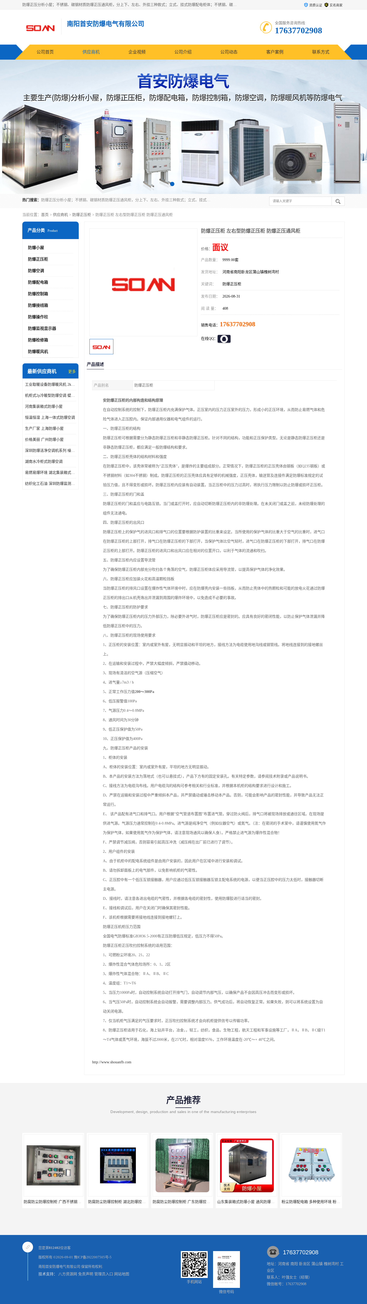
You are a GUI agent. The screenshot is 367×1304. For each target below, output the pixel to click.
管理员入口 (103, 1274)
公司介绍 (183, 52)
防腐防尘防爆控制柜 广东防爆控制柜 (174, 1202)
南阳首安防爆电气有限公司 (59, 1267)
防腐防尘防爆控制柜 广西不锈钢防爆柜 (47, 1202)
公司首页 (45, 52)
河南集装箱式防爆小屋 (44, 406)
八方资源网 (67, 1274)
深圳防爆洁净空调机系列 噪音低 (50, 451)
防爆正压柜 (81, 215)
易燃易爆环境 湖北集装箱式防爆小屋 (50, 473)
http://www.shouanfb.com (111, 1062)
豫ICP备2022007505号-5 (92, 1257)
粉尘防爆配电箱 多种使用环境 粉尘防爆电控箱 (311, 1202)
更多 (72, 372)
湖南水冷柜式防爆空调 (44, 462)
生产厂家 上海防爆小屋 (44, 429)
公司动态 (229, 52)
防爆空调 (36, 271)
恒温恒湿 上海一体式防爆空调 (50, 418)
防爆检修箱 (38, 340)
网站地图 (121, 1274)
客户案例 (274, 52)
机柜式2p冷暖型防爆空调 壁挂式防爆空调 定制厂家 (50, 395)
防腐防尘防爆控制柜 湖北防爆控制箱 (110, 1202)
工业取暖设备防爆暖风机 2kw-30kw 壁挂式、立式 (50, 384)
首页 (45, 215)
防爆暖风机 (38, 351)
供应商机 (91, 52)
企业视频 (137, 52)
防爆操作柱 (38, 317)
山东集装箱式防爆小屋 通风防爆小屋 (238, 1202)
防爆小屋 (36, 247)
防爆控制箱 (38, 294)
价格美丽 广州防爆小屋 (44, 440)
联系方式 (320, 52)
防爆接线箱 (38, 305)
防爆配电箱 (38, 282)
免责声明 (85, 1274)
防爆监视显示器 (42, 328)
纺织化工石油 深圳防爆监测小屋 (50, 484)
